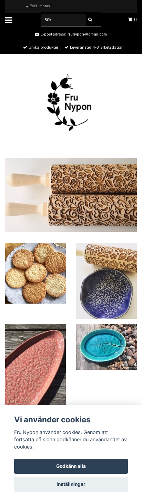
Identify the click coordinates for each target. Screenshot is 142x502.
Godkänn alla (71, 466)
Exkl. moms (39, 6)
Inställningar (71, 484)
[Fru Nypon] (71, 101)
